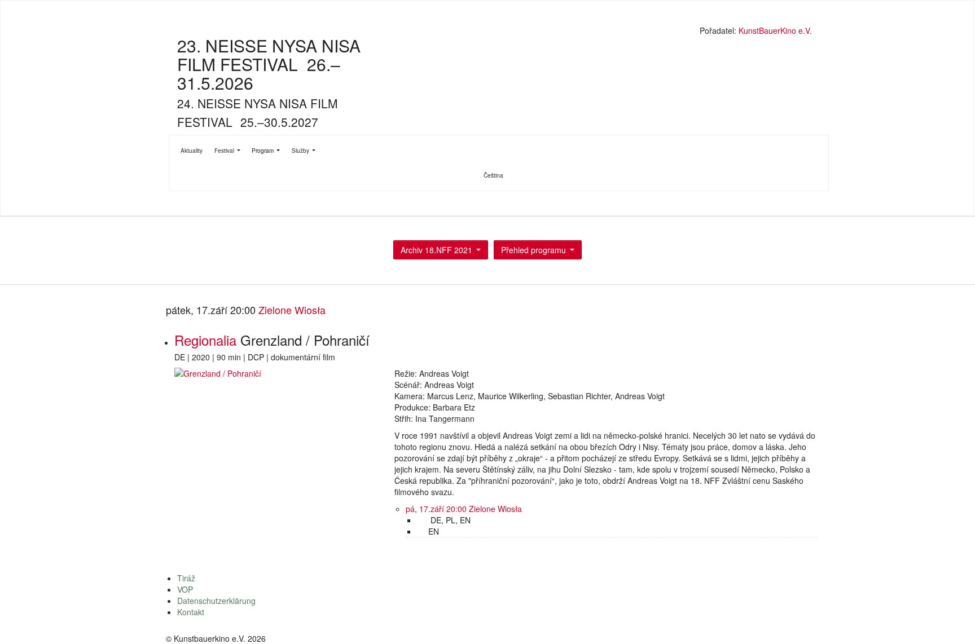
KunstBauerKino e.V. (775, 30)
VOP (185, 589)
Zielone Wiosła (292, 309)
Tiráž (186, 578)
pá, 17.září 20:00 (437, 508)
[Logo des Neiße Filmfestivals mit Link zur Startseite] (490, 32)
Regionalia (207, 340)
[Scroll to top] (952, 621)
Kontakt (190, 611)
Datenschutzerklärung (216, 600)
